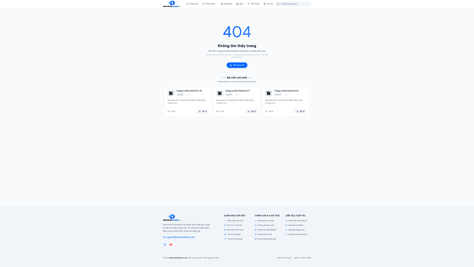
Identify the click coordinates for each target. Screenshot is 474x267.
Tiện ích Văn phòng (233, 239)
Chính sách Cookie (284, 258)
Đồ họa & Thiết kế (233, 225)
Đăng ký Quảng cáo (295, 230)
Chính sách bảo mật (264, 225)
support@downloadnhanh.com (179, 237)
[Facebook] (165, 245)
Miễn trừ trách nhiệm (302, 258)
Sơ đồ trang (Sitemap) (265, 239)
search (278, 4)
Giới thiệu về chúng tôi (296, 220)
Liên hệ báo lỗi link (294, 225)
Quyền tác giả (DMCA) (265, 230)
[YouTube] (171, 245)
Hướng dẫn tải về (263, 234)
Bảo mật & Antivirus (233, 230)
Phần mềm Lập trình (233, 220)
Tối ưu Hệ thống (232, 234)
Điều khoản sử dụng (264, 220)
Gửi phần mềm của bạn (296, 234)
